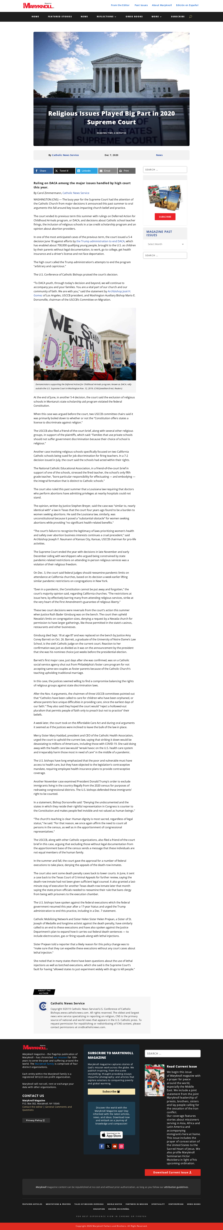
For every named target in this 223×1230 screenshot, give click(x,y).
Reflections (105, 16)
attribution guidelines (176, 1187)
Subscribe (178, 16)
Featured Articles (32, 1204)
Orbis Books (134, 16)
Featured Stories (60, 16)
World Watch (114, 1204)
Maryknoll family (44, 1063)
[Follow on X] (108, 1146)
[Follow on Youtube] (114, 1146)
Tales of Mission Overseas (89, 1204)
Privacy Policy (34, 1120)
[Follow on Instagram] (121, 1146)
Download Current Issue (170, 1172)
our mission (60, 1057)
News (84, 16)
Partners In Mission (137, 1204)
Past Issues (141, 5)
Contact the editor (32, 1106)
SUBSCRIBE (165, 216)
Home (35, 16)
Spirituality (158, 1204)
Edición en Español (187, 5)
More (155, 16)
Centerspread (175, 1204)
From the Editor (120, 5)
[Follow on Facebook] (101, 1146)
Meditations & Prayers (58, 1204)
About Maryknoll (162, 5)
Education (99, 1209)
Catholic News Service (65, 155)
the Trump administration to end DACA (100, 241)
